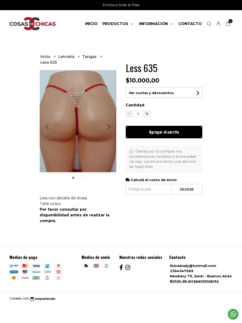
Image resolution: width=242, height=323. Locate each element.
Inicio (91, 24)
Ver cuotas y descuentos (151, 93)
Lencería (66, 56)
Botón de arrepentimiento (194, 281)
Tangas (90, 56)
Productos (116, 24)
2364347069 (181, 271)
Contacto (190, 24)
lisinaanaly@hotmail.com (193, 266)
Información (154, 24)
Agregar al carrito (164, 132)
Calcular (187, 189)
